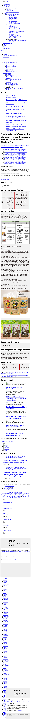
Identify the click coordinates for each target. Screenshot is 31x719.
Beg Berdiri (12, 15)
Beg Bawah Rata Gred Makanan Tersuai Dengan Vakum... (16, 417)
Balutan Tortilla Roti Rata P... (15, 107)
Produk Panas (12, 492)
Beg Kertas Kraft (13, 21)
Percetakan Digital (7, 43)
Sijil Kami (8, 9)
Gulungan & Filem (13, 37)
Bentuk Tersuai (12, 22)
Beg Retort (11, 34)
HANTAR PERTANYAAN (7, 441)
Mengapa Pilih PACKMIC (12, 12)
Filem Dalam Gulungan (14, 23)
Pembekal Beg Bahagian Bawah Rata (19, 497)
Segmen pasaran (10, 25)
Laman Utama (6, 4)
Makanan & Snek (13, 27)
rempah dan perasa (13, 32)
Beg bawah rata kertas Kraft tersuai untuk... (14, 388)
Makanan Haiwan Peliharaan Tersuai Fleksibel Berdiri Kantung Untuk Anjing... (16, 398)
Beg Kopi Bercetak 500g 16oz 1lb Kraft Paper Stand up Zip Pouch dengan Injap (14, 375)
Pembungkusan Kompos (14, 41)
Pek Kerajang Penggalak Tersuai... (16, 100)
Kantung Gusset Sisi (14, 18)
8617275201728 (7, 530)
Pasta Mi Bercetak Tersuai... (14, 113)
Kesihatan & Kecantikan (14, 35)
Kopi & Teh (12, 26)
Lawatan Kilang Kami (11, 8)
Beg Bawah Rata (13, 17)
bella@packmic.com (8, 508)
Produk (5, 13)
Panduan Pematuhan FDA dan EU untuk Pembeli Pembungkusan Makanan (15, 461)
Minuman (11, 30)
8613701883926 (7, 519)
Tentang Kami (6, 5)
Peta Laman (19, 492)
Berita (4, 45)
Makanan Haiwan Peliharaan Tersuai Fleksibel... (15, 129)
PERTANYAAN (7, 502)
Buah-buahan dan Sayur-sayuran (16, 31)
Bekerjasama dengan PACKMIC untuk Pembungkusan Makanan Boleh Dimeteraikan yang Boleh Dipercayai (15, 474)
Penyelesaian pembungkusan (12, 14)
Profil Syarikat (9, 6)
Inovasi (5, 44)
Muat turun (6, 47)
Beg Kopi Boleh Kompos (16, 493)
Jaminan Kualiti (9, 10)
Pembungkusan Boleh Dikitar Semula (17, 40)
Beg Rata (11, 19)
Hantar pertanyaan (5, 179)
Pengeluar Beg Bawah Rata (15, 496)
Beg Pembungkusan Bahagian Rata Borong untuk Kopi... (15, 425)
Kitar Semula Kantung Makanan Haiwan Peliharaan (15, 494)
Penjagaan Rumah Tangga (15, 36)
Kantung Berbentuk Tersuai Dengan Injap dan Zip (14, 434)
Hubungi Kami (6, 48)
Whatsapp (6, 513)
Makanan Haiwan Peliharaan (15, 28)
